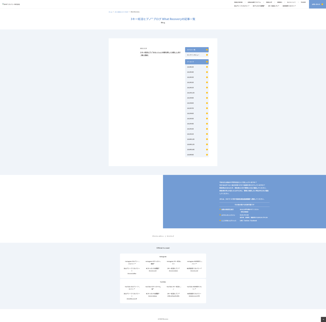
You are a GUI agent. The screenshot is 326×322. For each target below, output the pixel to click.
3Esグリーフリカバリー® (241, 6)
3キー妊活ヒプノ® (273, 6)
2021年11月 (190, 93)
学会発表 (303, 2)
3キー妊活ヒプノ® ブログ (121, 12)
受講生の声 (269, 2)
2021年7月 (190, 108)
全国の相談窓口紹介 (227, 209)
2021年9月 (190, 98)
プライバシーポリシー (158, 236)
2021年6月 (190, 113)
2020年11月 (190, 144)
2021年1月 (190, 134)
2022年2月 (190, 82)
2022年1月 (190, 88)
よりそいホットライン (228, 215)
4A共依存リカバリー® (289, 6)
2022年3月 (190, 77)
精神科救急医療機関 (243, 199)
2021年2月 (190, 129)
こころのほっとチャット (228, 220)
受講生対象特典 (238, 2)
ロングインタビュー (193, 55)
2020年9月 (190, 155)
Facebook (253, 220)
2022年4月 (190, 72)
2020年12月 (190, 139)
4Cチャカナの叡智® (259, 6)
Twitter (246, 220)
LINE (241, 220)
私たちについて (291, 2)
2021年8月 (190, 103)
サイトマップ (170, 236)
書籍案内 (279, 2)
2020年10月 (190, 149)
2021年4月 (190, 124)
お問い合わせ (316, 4)
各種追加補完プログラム (254, 2)
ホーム (110, 12)
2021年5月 (190, 119)
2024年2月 (190, 67)
